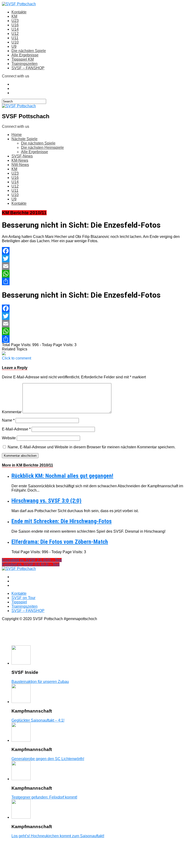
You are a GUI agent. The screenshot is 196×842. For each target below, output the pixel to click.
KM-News (19, 160)
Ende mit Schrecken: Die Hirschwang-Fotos (61, 521)
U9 (13, 46)
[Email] (98, 266)
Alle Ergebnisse (24, 55)
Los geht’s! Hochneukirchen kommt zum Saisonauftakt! (57, 836)
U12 (15, 34)
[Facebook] (98, 251)
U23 (15, 21)
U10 (15, 42)
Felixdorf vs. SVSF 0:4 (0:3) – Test (31, 564)
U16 (15, 25)
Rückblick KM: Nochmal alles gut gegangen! (62, 475)
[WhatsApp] (98, 274)
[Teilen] (98, 281)
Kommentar (12, 412)
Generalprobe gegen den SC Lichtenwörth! (47, 759)
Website (9, 438)
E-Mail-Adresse (16, 429)
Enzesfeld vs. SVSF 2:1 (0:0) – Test (32, 560)
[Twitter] (98, 258)
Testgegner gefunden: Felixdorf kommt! (44, 797)
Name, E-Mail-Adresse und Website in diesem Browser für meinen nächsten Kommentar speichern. (91, 447)
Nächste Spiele (24, 139)
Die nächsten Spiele (28, 51)
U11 (14, 38)
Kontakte (19, 12)
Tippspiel (19, 602)
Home (16, 135)
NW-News (20, 165)
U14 (15, 29)
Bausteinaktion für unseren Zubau (40, 682)
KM (14, 16)
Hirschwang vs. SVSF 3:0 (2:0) (46, 500)
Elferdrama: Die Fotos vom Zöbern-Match (59, 541)
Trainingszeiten (24, 64)
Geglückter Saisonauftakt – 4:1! (37, 720)
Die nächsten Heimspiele (42, 147)
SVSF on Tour (23, 598)
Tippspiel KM (22, 59)
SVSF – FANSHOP (27, 68)
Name (8, 420)
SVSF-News (22, 156)
